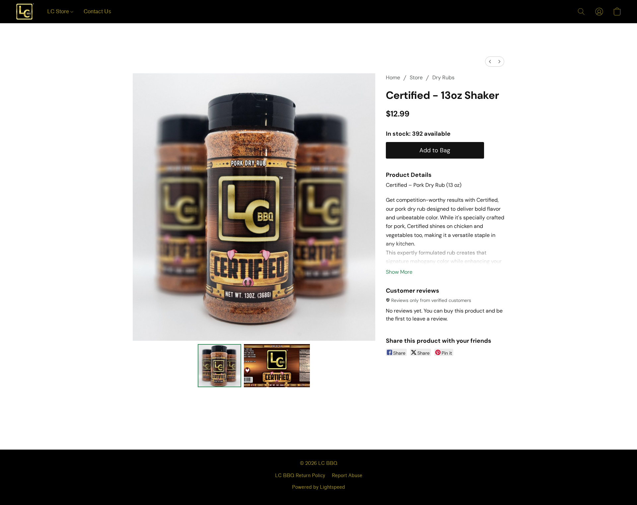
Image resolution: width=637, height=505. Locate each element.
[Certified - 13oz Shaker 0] (219, 365)
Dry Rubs (443, 77)
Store (416, 77)
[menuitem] (490, 61)
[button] (25, 11)
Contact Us (97, 11)
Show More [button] (399, 271)
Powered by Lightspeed (318, 487)
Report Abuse (347, 475)
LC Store (58, 11)
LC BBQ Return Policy (300, 475)
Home (393, 77)
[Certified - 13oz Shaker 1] (277, 365)
